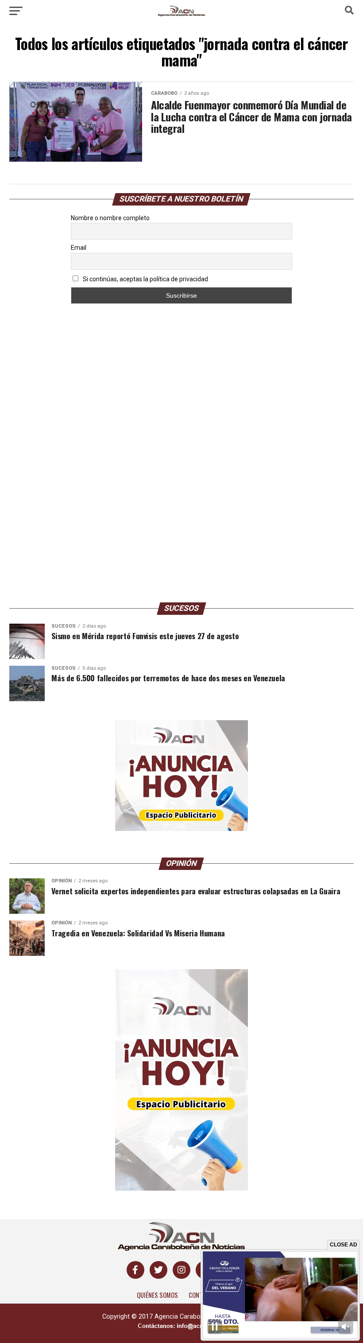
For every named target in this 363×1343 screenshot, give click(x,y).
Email (78, 247)
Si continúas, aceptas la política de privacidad (144, 279)
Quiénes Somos (157, 1295)
